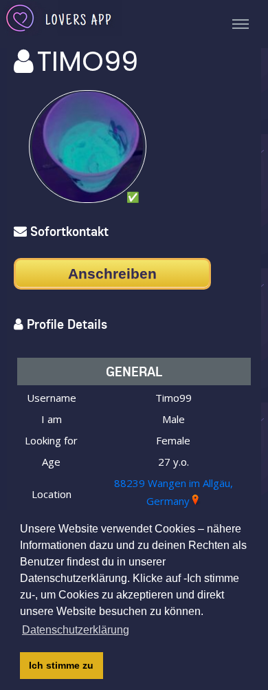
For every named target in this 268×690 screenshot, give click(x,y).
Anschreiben (112, 273)
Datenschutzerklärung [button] (75, 630)
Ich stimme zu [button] (61, 665)
